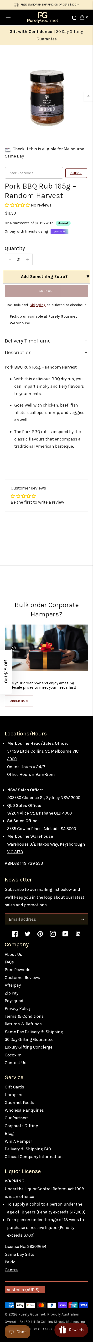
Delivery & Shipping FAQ (28, 1149)
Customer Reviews (22, 977)
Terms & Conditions (24, 1016)
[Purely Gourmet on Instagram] (53, 936)
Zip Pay (11, 993)
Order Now (19, 700)
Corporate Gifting (21, 1125)
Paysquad (14, 1000)
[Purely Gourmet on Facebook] (15, 936)
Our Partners (17, 1117)
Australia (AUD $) (23, 1289)
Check (76, 173)
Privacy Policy (18, 1008)
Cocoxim (13, 1055)
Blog (9, 1133)
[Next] (88, 96)
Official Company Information (34, 1156)
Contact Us (15, 1062)
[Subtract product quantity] (10, 259)
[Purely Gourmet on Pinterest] (40, 936)
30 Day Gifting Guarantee (29, 1039)
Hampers (13, 1094)
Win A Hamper (18, 1141)
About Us (13, 954)
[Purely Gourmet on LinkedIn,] (78, 936)
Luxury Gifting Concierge (28, 1047)
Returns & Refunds (23, 1024)
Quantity (15, 248)
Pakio (10, 1262)
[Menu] (8, 17)
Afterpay (13, 985)
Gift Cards (14, 1087)
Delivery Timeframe (28, 341)
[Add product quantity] (27, 259)
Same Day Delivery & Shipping (34, 1031)
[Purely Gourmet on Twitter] (28, 936)
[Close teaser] (13, 648)
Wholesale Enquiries (24, 1110)
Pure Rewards (17, 969)
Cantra (11, 1269)
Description (18, 352)
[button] (18, 205)
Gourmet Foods (19, 1102)
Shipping (38, 305)
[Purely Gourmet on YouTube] (65, 936)
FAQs (9, 962)
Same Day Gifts (19, 1254)
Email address (22, 914)
